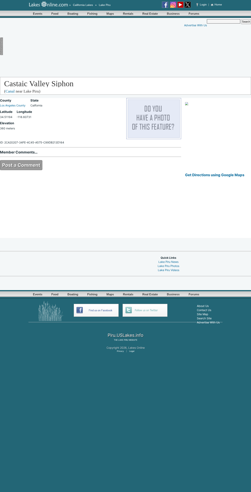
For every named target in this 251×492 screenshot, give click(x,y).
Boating (72, 13)
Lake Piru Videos (168, 270)
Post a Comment (21, 165)
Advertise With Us (195, 25)
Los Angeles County (12, 105)
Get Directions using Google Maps (214, 175)
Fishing (92, 13)
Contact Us (204, 310)
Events (37, 13)
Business (173, 13)
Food (54, 13)
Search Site (204, 318)
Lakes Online (136, 347)
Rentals (128, 13)
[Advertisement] (76, 46)
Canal (10, 91)
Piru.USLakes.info (125, 335)
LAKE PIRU (123, 340)
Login (203, 4)
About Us (203, 306)
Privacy (120, 351)
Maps (110, 13)
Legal (131, 351)
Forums (194, 13)
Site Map (202, 314)
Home (218, 4)
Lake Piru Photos (168, 266)
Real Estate (150, 13)
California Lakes (83, 4)
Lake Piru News (168, 261)
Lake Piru (105, 4)
